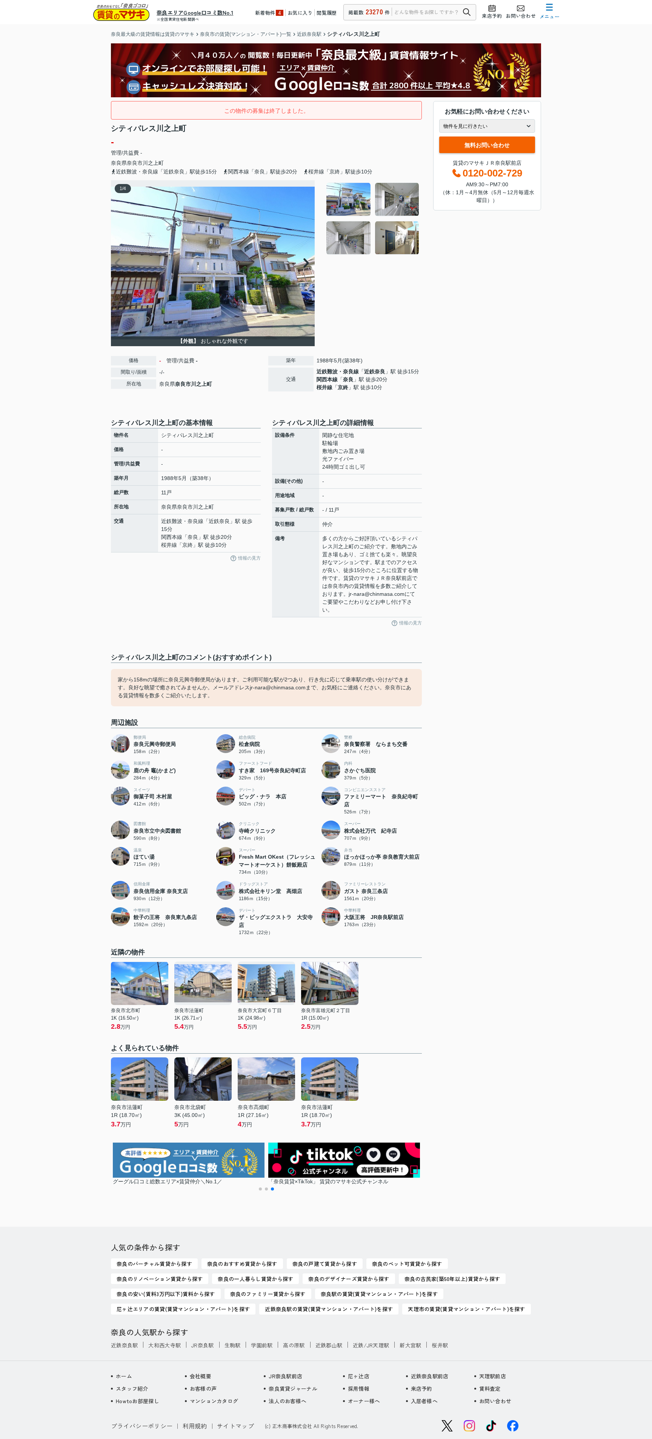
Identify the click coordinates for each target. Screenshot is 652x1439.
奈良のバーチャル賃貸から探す (154, 1263)
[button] (260, 1188)
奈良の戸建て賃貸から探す (324, 1263)
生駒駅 (233, 1345)
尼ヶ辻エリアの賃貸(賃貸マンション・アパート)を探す (183, 1309)
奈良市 (135, 163)
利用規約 (195, 1425)
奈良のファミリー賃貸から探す (268, 1294)
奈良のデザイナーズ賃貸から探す (348, 1279)
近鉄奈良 (374, 371)
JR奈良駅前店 (285, 1376)
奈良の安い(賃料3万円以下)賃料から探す (166, 1294)
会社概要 (200, 1376)
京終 (343, 387)
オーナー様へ (364, 1401)
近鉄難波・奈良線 (338, 371)
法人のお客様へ (287, 1401)
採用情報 (358, 1388)
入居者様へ (424, 1401)
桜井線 (324, 387)
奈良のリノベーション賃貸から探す (160, 1279)
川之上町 (153, 163)
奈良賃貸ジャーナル (293, 1388)
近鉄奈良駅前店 (430, 1376)
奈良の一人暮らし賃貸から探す (255, 1279)
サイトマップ (235, 1425)
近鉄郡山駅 (328, 1345)
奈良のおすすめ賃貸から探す (242, 1263)
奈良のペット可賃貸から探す (407, 1263)
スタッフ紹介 (132, 1388)
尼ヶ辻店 (358, 1376)
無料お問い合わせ (487, 145)
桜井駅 (440, 1345)
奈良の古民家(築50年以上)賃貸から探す (452, 1279)
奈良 (348, 379)
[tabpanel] (373, 218)
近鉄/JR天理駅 (371, 1345)
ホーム (124, 1376)
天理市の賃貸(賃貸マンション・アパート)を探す (466, 1309)
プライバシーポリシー (141, 1425)
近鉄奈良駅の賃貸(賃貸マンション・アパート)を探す (329, 1309)
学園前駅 (261, 1345)
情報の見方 (249, 558)
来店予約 (421, 1388)
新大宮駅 (410, 1345)
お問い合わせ (495, 1401)
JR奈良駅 (202, 1345)
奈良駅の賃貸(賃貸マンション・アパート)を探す (379, 1294)
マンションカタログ (214, 1401)
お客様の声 (203, 1388)
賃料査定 (490, 1388)
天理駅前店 (492, 1376)
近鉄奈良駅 (124, 1345)
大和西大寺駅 (164, 1345)
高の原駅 (293, 1345)
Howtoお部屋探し (137, 1401)
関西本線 (327, 379)
